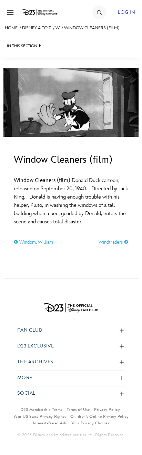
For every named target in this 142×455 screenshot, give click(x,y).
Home (11, 28)
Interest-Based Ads (50, 423)
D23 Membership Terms (41, 409)
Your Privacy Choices (90, 423)
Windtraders (111, 242)
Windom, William (35, 242)
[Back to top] (128, 431)
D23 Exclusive (35, 346)
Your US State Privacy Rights (39, 416)
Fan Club (29, 330)
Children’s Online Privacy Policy (99, 416)
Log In (126, 12)
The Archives (35, 362)
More (24, 378)
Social (26, 393)
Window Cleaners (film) (92, 28)
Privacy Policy (107, 409)
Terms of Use (78, 409)
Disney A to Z (36, 28)
